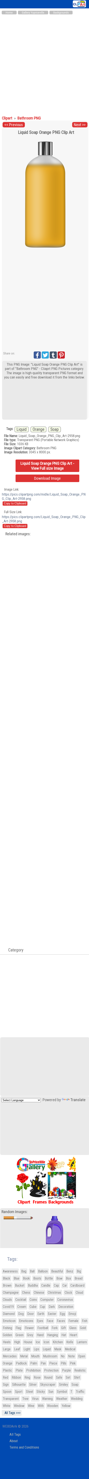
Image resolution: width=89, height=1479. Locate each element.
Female (73, 1321)
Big (79, 1271)
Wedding (77, 1399)
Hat (63, 1335)
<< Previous (13, 124)
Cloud (79, 1293)
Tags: (9, 1259)
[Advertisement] (44, 63)
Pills (63, 1363)
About (14, 1441)
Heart (73, 1335)
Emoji (72, 1314)
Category (13, 950)
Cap (56, 1285)
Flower (29, 1328)
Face (50, 1321)
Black (6, 1278)
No (63, 1356)
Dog (21, 1314)
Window (19, 1406)
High (17, 1342)
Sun (50, 1392)
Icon (46, 1342)
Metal (24, 1356)
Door (30, 1314)
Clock (68, 1293)
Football (42, 1328)
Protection (51, 1370)
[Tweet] (45, 355)
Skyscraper (48, 1385)
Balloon (43, 1271)
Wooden (52, 1406)
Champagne (11, 1293)
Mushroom (50, 1356)
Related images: (18, 534)
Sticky (41, 1392)
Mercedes (10, 1356)
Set (68, 1377)
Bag (23, 1271)
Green (20, 1335)
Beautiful (57, 1271)
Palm (33, 1363)
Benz (69, 1271)
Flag (18, 1328)
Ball (32, 1271)
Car (64, 1285)
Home (9, 12)
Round (48, 1377)
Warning (47, 1399)
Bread (79, 1278)
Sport (18, 1392)
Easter (52, 1314)
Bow (59, 1278)
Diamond (9, 1314)
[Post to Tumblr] (53, 355)
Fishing (7, 1328)
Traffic (80, 1392)
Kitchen (58, 1342)
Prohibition (33, 1370)
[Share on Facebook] (37, 355)
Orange (38, 429)
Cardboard (77, 1285)
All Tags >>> (12, 1413)
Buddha (33, 1285)
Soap (54, 429)
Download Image (47, 478)
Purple (66, 1370)
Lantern (82, 1342)
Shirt (77, 1377)
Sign (6, 1385)
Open (81, 1356)
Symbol (62, 1392)
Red (5, 1377)
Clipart (7, 118)
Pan (43, 1363)
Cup (42, 1307)
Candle (45, 1285)
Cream (21, 1307)
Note (71, 1356)
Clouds (7, 1300)
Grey (30, 1335)
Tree (25, 1399)
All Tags (15, 1434)
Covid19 (8, 1307)
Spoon (7, 1392)
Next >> (80, 124)
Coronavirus (65, 1300)
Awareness (10, 1271)
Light (27, 1349)
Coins (33, 1300)
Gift (63, 1328)
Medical (70, 1349)
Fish (84, 1321)
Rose (37, 1377)
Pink (73, 1363)
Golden (7, 1335)
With (41, 1406)
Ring (27, 1377)
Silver (33, 1385)
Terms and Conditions (24, 1447)
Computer (47, 1300)
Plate (19, 1370)
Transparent (11, 1399)
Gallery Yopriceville (33, 12)
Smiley (63, 1385)
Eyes (40, 1321)
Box (68, 1278)
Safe (59, 1377)
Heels (7, 1342)
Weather (61, 1399)
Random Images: (15, 1211)
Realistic (80, 1370)
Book (26, 1278)
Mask (57, 1349)
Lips (36, 1349)
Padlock (21, 1363)
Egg (62, 1314)
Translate (78, 1100)
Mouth (35, 1356)
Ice (38, 1342)
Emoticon (9, 1321)
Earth (40, 1314)
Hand (40, 1335)
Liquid (22, 429)
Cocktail (20, 1300)
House (28, 1342)
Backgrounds (61, 12)
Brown (7, 1285)
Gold (83, 1328)
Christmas (54, 1293)
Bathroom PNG (29, 118)
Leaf (17, 1349)
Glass (72, 1328)
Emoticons (26, 1321)
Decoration (65, 1307)
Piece (53, 1363)
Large (7, 1349)
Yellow (66, 1406)
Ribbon (16, 1377)
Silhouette (19, 1385)
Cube (33, 1307)
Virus (35, 1399)
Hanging (52, 1335)
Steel (29, 1392)
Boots (37, 1278)
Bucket (19, 1285)
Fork (55, 1328)
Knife (69, 1342)
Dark (52, 1307)
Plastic (7, 1370)
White (6, 1406)
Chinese (39, 1293)
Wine (31, 1406)
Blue (16, 1278)
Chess (26, 1293)
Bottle (49, 1278)
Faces (61, 1321)
